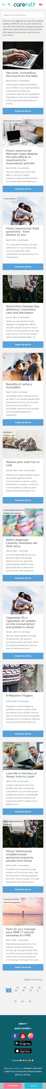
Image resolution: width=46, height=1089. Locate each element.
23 (17, 987)
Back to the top (34, 979)
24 (25, 987)
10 (15, 1001)
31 (38, 990)
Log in (34, 1086)
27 (9, 990)
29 (23, 990)
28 (16, 990)
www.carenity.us (16, 1068)
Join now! (13, 1086)
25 (32, 987)
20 (22, 1001)
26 (39, 987)
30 (30, 990)
